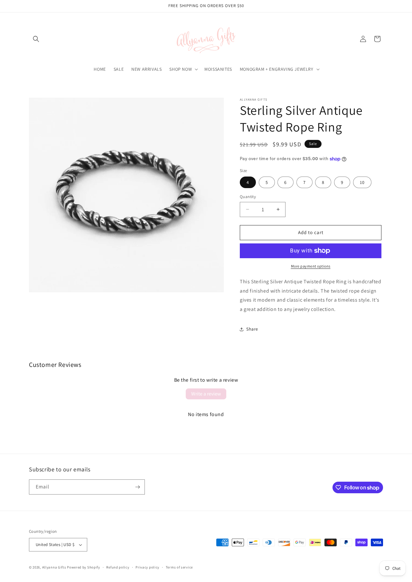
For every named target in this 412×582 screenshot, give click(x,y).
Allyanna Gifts (54, 567)
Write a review (206, 393)
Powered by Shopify (83, 567)
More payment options (311, 266)
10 (362, 182)
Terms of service (179, 567)
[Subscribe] (137, 487)
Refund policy (117, 567)
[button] (36, 39)
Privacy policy (147, 567)
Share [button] (252, 329)
